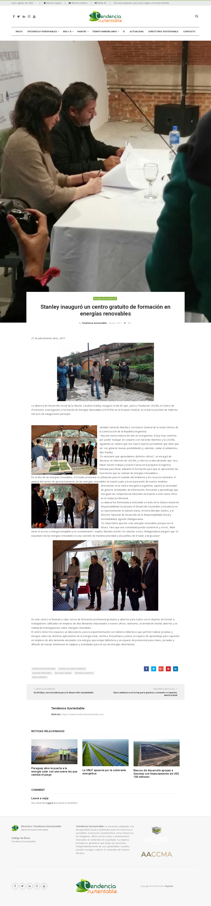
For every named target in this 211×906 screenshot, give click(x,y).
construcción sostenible (43, 669)
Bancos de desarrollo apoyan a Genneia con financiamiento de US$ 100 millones (156, 773)
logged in (50, 802)
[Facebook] (14, 16)
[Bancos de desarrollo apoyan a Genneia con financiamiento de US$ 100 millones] (157, 752)
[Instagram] (29, 16)
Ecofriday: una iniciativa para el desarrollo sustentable (63, 692)
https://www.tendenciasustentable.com (82, 714)
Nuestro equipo (53, 3)
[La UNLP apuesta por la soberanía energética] (105, 752)
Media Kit (102, 3)
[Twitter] (18, 16)
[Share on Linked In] (175, 668)
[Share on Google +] (161, 668)
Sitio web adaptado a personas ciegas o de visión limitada (141, 3)
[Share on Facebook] (146, 668)
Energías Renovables (104, 298)
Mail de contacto (79, 3)
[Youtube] (34, 16)
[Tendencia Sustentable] (96, 886)
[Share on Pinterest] (168, 668)
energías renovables (41, 673)
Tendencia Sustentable (94, 323)
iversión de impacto (84, 673)
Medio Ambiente (39, 677)
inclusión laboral (63, 673)
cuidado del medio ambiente (72, 669)
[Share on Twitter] (153, 668)
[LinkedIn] (23, 16)
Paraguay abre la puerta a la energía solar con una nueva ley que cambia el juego (54, 771)
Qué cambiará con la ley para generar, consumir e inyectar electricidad (145, 693)
